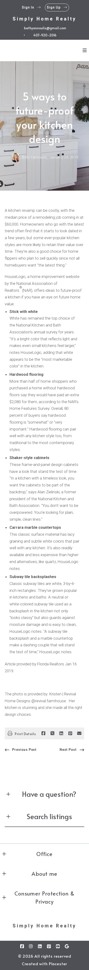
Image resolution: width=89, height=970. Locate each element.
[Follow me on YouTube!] (58, 946)
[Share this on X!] (52, 733)
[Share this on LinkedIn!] (61, 733)
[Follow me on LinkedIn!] (40, 946)
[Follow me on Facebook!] (22, 946)
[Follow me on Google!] (67, 946)
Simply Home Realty (44, 19)
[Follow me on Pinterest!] (49, 946)
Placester (58, 963)
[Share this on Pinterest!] (70, 733)
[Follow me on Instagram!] (31, 946)
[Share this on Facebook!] (43, 733)
